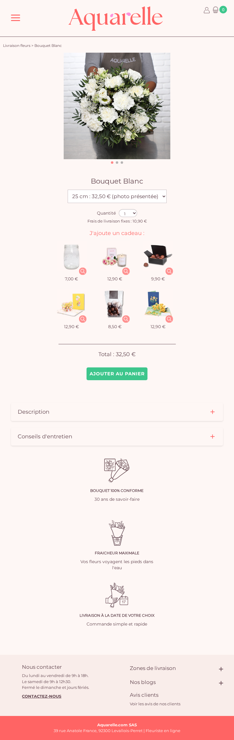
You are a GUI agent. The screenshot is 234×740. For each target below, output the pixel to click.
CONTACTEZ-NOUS (41, 696)
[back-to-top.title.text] (226, 680)
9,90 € (158, 279)
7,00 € (71, 279)
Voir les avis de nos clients (155, 703)
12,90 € (114, 279)
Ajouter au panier (117, 374)
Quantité (106, 213)
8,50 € (115, 326)
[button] (112, 162)
